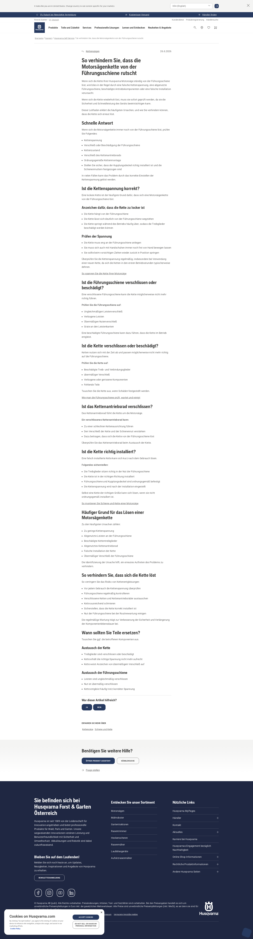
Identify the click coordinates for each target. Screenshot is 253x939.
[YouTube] (60, 893)
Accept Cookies (86, 917)
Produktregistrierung (195, 20)
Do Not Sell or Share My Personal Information (86, 925)
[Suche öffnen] (195, 27)
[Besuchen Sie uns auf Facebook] (38, 893)
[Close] (101, 912)
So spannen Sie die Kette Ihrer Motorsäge (104, 273)
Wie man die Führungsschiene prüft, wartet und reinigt (111, 397)
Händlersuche (212, 20)
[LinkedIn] (71, 893)
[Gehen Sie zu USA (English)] (217, 6)
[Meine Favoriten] (209, 27)
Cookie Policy (15, 929)
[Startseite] (39, 27)
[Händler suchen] (202, 27)
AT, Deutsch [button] (54, 20)
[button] (53, 27)
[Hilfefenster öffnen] (246, 932)
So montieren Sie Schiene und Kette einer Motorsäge (110, 503)
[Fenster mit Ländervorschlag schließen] (248, 5)
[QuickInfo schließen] (248, 917)
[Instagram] (49, 893)
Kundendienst (178, 20)
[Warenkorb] (215, 27)
